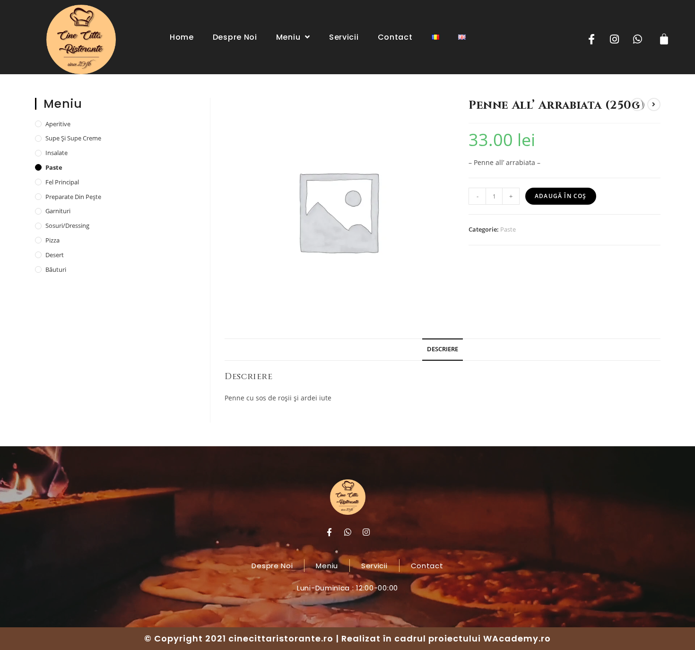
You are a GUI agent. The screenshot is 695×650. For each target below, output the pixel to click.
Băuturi (55, 269)
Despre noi (235, 37)
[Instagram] (614, 39)
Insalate (56, 152)
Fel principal (62, 182)
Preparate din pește (73, 196)
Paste (508, 229)
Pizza (52, 240)
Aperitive (57, 124)
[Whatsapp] (637, 39)
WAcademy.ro (517, 638)
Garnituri (57, 211)
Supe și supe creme (73, 138)
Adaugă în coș (561, 196)
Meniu (288, 37)
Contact (395, 37)
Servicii (344, 37)
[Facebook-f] (591, 39)
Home (182, 37)
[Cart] (664, 38)
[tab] (442, 349)
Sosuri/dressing (67, 225)
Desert (54, 255)
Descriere (442, 349)
